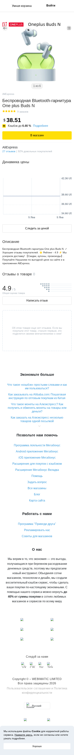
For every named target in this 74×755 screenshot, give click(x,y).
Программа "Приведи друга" (37, 523)
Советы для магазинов (37, 536)
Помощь (37, 475)
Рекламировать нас (37, 530)
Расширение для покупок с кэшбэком (37, 463)
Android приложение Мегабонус (37, 451)
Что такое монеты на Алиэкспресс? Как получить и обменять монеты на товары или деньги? (37, 408)
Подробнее (40, 125)
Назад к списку (5, 28)
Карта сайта (37, 500)
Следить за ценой (37, 228)
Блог (37, 494)
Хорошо (37, 746)
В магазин (37, 135)
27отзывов (8, 151)
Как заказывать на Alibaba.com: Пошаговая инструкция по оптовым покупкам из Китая (37, 396)
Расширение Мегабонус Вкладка (37, 469)
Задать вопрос (37, 482)
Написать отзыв (37, 300)
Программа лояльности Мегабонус (37, 445)
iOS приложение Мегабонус (37, 457)
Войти (50, 5)
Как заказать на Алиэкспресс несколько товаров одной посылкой (37, 419)
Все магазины (37, 488)
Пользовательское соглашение (29, 688)
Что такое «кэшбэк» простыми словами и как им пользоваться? (37, 386)
